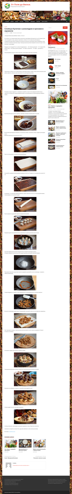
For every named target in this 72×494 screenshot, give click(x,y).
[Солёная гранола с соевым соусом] (51, 149)
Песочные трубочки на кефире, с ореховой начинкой (61, 134)
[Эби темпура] (51, 63)
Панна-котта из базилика (61, 85)
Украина (27, 21)
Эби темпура (57, 59)
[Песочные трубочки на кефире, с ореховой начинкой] (51, 136)
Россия (21, 21)
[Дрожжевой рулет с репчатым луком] (25, 447)
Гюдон (57, 78)
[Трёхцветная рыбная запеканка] (51, 143)
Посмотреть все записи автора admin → (21, 465)
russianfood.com (12, 431)
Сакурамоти (51, 47)
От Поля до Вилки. (21, 4)
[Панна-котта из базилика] (51, 88)
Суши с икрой (58, 65)
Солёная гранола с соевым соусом (60, 146)
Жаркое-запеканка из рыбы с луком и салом (39, 450)
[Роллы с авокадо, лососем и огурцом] (51, 76)
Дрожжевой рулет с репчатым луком (23, 450)
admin (11, 32)
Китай (12, 21)
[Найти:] (58, 27)
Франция (33, 21)
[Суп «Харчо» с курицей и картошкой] (10, 447)
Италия (7, 21)
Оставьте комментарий (17, 32)
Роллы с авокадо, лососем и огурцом (60, 73)
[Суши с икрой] (51, 70)
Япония (38, 21)
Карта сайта (44, 21)
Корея (16, 21)
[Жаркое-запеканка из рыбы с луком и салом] (39, 447)
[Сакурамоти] (58, 44)
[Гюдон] (51, 83)
